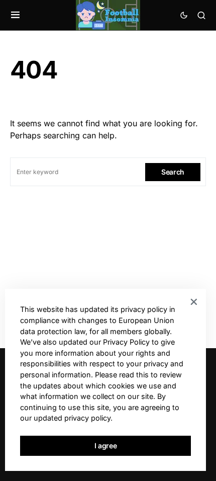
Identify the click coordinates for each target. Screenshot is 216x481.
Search (172, 172)
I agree (105, 445)
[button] (15, 15)
